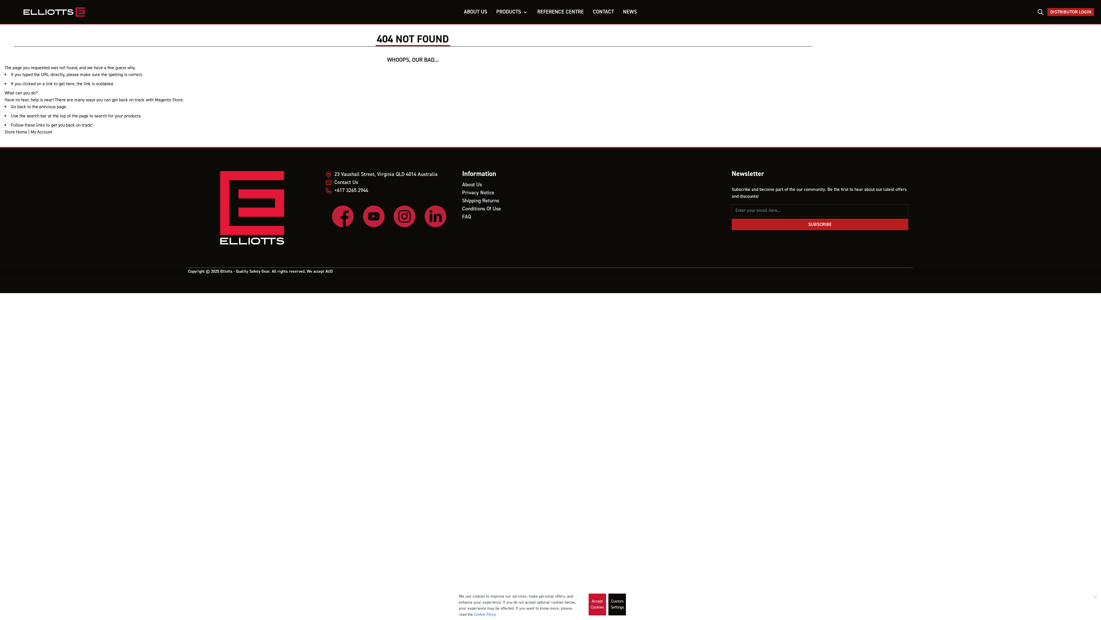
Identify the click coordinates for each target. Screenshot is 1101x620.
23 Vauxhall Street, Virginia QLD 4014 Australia (386, 174)
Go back (18, 107)
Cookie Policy (485, 614)
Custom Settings (617, 604)
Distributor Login (1070, 12)
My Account (41, 132)
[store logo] (90, 12)
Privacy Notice (478, 192)
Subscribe (820, 224)
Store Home (16, 132)
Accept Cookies (597, 604)
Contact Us (346, 182)
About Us (472, 184)
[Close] (1095, 597)
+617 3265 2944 (351, 190)
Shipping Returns (480, 200)
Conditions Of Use (481, 209)
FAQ (466, 217)
